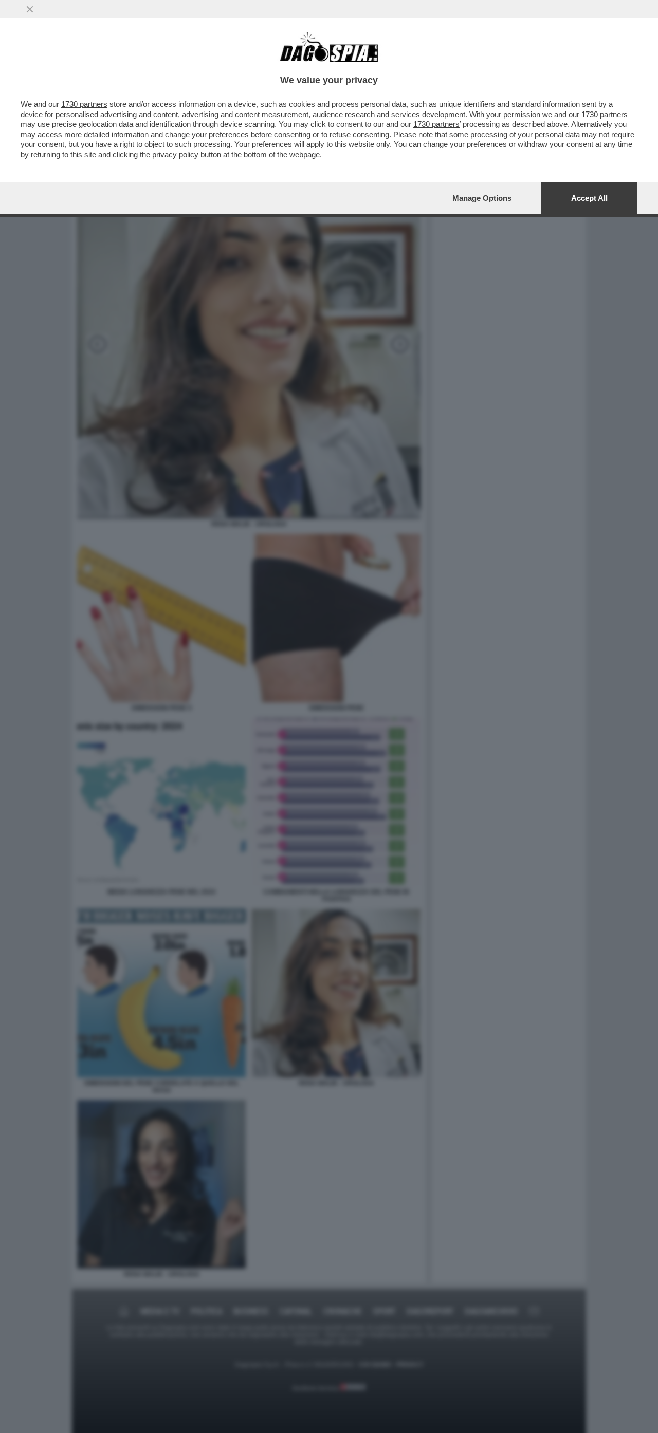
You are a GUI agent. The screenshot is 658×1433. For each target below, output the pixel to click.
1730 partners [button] (84, 104)
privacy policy (175, 154)
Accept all (589, 198)
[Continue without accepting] (30, 9)
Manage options (481, 198)
